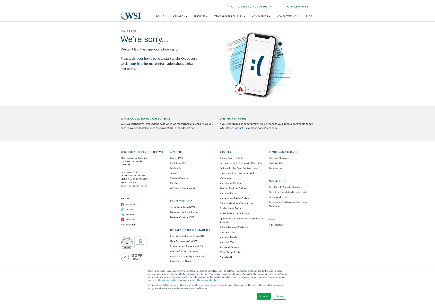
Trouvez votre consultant (254, 6)
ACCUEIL (161, 16)
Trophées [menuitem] (174, 173)
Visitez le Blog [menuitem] (276, 224)
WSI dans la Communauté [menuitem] (182, 188)
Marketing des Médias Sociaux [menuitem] (234, 198)
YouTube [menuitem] (130, 219)
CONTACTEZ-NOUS (288, 16)
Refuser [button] (279, 296)
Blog (309, 16)
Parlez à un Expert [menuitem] (278, 197)
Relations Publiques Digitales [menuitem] (234, 188)
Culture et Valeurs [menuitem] (179, 178)
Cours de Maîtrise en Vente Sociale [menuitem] (236, 203)
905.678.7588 (299, 6)
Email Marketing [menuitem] (228, 232)
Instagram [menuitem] (131, 224)
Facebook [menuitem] (130, 204)
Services (199, 16)
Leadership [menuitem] (175, 168)
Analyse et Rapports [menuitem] (229, 247)
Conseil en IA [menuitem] (226, 257)
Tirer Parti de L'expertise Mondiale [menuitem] (285, 187)
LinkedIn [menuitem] (130, 214)
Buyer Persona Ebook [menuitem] (180, 261)
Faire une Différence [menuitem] (279, 158)
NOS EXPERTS (260, 16)
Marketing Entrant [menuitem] (229, 193)
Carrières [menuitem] (174, 183)
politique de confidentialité (207, 279)
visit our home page (146, 58)
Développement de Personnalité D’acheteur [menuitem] (241, 163)
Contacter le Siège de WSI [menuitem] (182, 207)
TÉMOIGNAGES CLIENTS (228, 16)
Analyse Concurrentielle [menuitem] (231, 158)
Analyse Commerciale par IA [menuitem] (184, 251)
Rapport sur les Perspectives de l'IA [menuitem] (187, 236)
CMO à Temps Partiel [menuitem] (230, 252)
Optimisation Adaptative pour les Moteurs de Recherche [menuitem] (241, 220)
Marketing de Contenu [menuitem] (230, 183)
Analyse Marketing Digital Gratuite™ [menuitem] (188, 256)
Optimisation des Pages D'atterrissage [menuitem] (238, 168)
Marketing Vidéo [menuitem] (228, 242)
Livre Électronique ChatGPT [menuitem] (183, 241)
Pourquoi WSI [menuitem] (176, 158)
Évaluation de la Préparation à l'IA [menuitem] (186, 246)
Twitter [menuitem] (129, 209)
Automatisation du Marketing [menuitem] (234, 227)
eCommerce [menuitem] (225, 178)
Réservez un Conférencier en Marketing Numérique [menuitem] (288, 204)
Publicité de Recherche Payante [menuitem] (235, 213)
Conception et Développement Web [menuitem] (237, 173)
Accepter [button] (264, 296)
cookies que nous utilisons (167, 279)
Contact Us (240, 127)
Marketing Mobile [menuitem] (228, 237)
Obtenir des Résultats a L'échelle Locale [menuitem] (288, 192)
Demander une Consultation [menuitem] (183, 212)
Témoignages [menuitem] (275, 168)
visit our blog (133, 63)
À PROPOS (178, 16)
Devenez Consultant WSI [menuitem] (182, 217)
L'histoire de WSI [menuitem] (178, 163)
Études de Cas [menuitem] (276, 163)
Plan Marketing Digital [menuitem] (230, 208)
